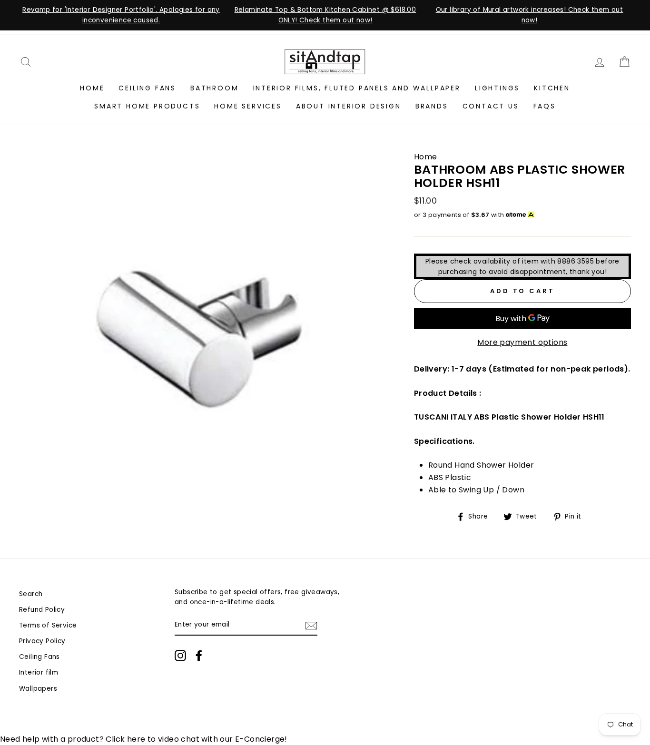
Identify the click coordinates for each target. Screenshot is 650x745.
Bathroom (214, 88)
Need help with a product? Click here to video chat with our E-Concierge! (143, 739)
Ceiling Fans (147, 88)
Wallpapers (38, 688)
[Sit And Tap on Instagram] (180, 655)
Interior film (38, 672)
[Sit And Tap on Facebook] (199, 655)
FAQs (544, 106)
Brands (431, 106)
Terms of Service (48, 625)
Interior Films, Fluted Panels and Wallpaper (357, 88)
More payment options (522, 342)
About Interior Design (348, 106)
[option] (121, 15)
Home (92, 88)
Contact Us (491, 106)
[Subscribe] (311, 625)
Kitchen (552, 88)
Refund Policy (42, 609)
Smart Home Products (147, 106)
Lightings (497, 88)
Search (30, 593)
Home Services (247, 106)
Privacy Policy (42, 641)
